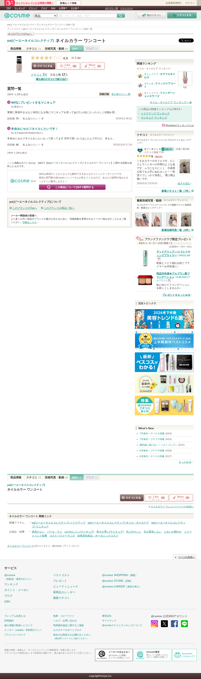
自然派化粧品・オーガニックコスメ (97, 535)
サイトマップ (109, 620)
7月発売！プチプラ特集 (152, 439)
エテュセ (148, 83)
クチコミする (43, 66)
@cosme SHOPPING (120, 575)
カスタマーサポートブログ (67, 630)
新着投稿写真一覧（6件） (176, 230)
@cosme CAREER (122, 586)
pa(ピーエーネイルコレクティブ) (30, 40)
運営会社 (106, 616)
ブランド (33, 8)
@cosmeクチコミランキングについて (122, 625)
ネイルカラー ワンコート (81, 40)
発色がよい (38, 531)
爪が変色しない (153, 531)
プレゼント (60, 580)
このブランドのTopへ (24, 208)
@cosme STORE (117, 580)
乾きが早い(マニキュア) (110, 531)
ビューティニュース (65, 586)
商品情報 (15, 48)
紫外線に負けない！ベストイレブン (158, 445)
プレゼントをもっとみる (176, 294)
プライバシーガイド (15, 634)
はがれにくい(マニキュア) (79, 531)
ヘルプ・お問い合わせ (65, 620)
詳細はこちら (30, 222)
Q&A (53, 8)
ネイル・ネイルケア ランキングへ (169, 102)
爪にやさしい (133, 531)
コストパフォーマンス (62, 535)
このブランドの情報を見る (20, 34)
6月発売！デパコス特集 (152, 456)
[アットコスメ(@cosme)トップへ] (17, 16)
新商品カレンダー (64, 592)
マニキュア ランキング (154, 117)
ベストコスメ (126, 8)
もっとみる (185, 461)
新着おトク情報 (68, 3)
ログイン (190, 3)
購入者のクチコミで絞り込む (51, 79)
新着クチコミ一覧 (176, 190)
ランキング (19, 8)
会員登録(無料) (173, 3)
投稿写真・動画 (56, 48)
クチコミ (33, 48)
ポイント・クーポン (16, 590)
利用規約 (9, 620)
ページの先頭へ (172, 506)
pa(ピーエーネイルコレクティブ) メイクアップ (58, 522)
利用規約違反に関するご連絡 (68, 625)
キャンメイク (151, 74)
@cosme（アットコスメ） (66, 546)
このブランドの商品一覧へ (59, 208)
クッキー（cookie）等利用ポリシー (23, 630)
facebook (174, 623)
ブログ (44, 8)
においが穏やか (173, 531)
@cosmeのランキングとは (179, 125)
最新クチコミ (61, 597)
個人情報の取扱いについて (18, 625)
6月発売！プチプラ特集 (152, 450)
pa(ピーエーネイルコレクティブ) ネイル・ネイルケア (118, 522)
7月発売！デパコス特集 (152, 433)
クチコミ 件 (39, 74)
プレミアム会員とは (15, 616)
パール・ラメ (54, 531)
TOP (8, 8)
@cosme (18, 576)
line (184, 623)
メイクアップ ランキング (155, 113)
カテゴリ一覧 (111, 8)
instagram (154, 623)
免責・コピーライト (63, 616)
